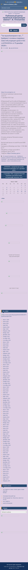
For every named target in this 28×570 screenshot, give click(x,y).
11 (6, 189)
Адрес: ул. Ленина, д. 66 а (10, 4)
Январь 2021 (6, 437)
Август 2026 (6, 319)
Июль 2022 (6, 411)
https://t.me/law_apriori (13, 153)
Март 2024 (5, 374)
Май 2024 (5, 370)
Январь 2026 (6, 332)
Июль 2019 (6, 471)
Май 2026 (5, 325)
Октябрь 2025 (6, 338)
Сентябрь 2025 (7, 340)
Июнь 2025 (6, 346)
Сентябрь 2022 (7, 407)
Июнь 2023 (6, 391)
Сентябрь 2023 (7, 385)
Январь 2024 (6, 377)
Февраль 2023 (6, 398)
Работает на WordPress (10, 566)
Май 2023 (5, 392)
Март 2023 (5, 396)
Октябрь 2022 (6, 406)
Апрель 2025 (6, 349)
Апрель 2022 (6, 417)
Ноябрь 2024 (6, 359)
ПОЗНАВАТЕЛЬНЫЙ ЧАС (9, 496)
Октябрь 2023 (6, 383)
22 (21, 191)
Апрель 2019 (6, 477)
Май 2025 (5, 347)
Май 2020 (5, 452)
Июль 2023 (6, 389)
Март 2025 (5, 351)
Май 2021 (5, 430)
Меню (15, 30)
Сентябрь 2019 (7, 467)
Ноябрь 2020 (6, 441)
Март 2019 (5, 479)
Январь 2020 (6, 460)
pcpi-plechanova (14, 48)
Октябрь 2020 (6, 443)
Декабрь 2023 (6, 379)
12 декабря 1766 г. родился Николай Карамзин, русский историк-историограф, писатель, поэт (14, 175)
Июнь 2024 (6, 368)
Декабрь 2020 (6, 439)
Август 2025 (6, 342)
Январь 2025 (6, 355)
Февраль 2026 (6, 331)
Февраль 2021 (6, 436)
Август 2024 (6, 364)
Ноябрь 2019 (6, 464)
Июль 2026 (6, 321)
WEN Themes (15, 568)
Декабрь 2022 (6, 402)
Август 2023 (6, 387)
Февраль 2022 (6, 421)
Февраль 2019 (6, 481)
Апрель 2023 (6, 394)
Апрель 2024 (6, 372)
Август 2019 (6, 469)
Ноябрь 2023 (6, 381)
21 (17, 191)
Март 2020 (5, 456)
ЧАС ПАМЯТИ (6, 501)
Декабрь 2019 (6, 462)
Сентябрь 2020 (7, 445)
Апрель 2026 (6, 327)
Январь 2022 (6, 422)
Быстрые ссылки (6, 7)
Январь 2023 (6, 400)
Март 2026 (5, 329)
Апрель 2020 (6, 454)
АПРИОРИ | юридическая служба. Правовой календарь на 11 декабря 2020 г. (14, 168)
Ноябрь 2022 (6, 404)
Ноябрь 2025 (6, 336)
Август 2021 (6, 424)
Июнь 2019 (6, 473)
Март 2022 (5, 419)
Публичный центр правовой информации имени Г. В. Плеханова (14, 17)
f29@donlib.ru (19, 2)
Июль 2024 (6, 366)
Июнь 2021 (6, 428)
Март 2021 (5, 434)
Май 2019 (5, 475)
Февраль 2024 (6, 376)
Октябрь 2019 (6, 466)
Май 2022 (5, 415)
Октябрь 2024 (6, 361)
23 (25, 191)
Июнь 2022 (6, 413)
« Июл (2, 198)
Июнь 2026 (6, 323)
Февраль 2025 (6, 353)
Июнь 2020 (6, 451)
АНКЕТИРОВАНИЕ (7, 503)
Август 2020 (6, 447)
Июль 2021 (6, 426)
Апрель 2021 (6, 432)
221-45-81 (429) (10, 2)
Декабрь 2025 (6, 334)
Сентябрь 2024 (7, 362)
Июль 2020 (6, 449)
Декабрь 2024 (6, 357)
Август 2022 (6, 409)
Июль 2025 (6, 344)
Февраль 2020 (6, 458)
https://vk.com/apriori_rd (8, 92)
